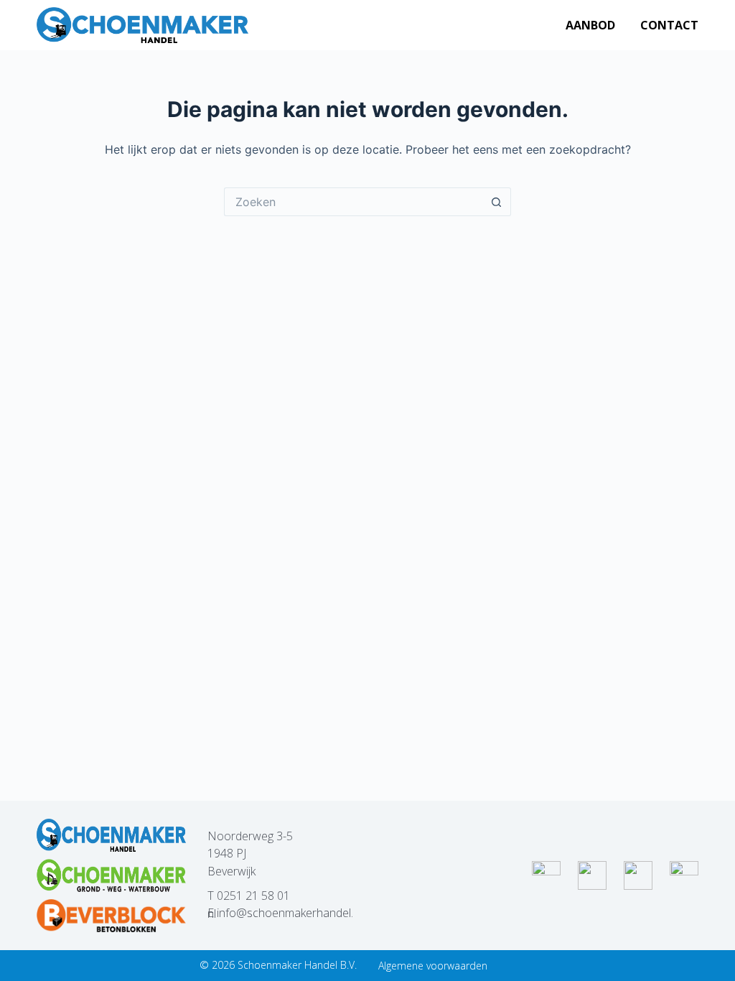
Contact (669, 25)
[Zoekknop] (496, 201)
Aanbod (590, 25)
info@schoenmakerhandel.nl (280, 913)
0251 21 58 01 (253, 895)
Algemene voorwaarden (432, 965)
